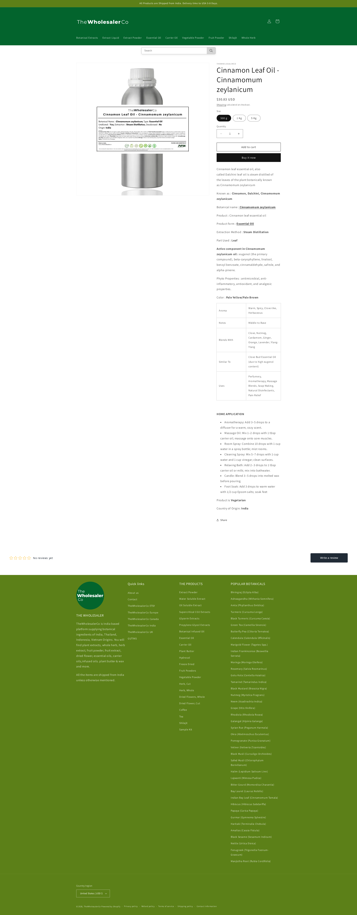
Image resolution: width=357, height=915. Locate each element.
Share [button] (223, 520)
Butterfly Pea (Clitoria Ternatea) (250, 631)
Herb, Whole (186, 690)
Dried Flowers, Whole (192, 696)
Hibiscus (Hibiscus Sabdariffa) (248, 804)
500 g (224, 118)
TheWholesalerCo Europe (143, 612)
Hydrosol (184, 657)
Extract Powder (188, 592)
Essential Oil (186, 638)
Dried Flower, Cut (189, 703)
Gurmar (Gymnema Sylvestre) (248, 817)
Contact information (207, 906)
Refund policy (148, 906)
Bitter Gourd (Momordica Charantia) (252, 784)
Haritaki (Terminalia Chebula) (248, 823)
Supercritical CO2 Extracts (194, 612)
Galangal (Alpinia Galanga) (247, 721)
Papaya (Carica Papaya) (244, 810)
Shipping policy (185, 906)
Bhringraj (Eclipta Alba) (244, 592)
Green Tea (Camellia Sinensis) (248, 625)
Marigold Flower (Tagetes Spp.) (249, 644)
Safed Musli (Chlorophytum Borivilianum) (247, 763)
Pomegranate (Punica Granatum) (250, 740)
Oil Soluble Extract (190, 605)
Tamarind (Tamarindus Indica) (249, 682)
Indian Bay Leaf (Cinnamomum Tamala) (254, 797)
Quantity (221, 126)
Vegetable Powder (190, 677)
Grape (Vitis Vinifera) (243, 708)
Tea (181, 716)
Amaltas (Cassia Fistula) (245, 830)
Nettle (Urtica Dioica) (243, 843)
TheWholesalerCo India (142, 625)
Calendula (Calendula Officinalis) (250, 638)
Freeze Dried (186, 664)
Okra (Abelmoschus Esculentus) (250, 734)
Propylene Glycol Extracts (194, 625)
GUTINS (132, 638)
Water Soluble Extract (192, 598)
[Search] (211, 50)
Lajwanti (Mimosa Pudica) (246, 778)
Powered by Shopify (110, 906)
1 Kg (239, 118)
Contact (132, 599)
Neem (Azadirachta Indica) (246, 701)
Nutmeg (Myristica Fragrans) (247, 695)
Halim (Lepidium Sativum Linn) (249, 771)
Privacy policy (131, 906)
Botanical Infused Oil (192, 631)
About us (133, 592)
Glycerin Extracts (189, 618)
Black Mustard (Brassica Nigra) (249, 688)
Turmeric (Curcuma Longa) (247, 612)
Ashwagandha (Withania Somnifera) (252, 598)
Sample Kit (185, 729)
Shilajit (183, 723)
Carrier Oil (185, 644)
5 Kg (254, 118)
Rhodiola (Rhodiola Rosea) (247, 714)
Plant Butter (186, 651)
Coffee (183, 709)
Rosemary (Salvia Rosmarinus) (249, 668)
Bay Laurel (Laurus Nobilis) (247, 791)
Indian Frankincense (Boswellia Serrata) (249, 653)
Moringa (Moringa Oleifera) (247, 662)
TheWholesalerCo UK (140, 632)
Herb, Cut (185, 683)
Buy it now (249, 157)
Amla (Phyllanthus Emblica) (247, 605)
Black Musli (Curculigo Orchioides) (251, 753)
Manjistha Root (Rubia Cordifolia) (251, 861)
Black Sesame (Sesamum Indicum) (251, 836)
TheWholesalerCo (92, 906)
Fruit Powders (187, 670)
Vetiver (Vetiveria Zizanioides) (248, 747)
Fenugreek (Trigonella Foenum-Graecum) (249, 852)
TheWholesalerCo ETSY (141, 605)
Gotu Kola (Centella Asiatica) (248, 675)
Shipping (221, 104)
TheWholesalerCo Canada (143, 619)
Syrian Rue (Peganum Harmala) (249, 727)
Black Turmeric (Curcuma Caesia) (250, 618)
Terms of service (166, 906)
